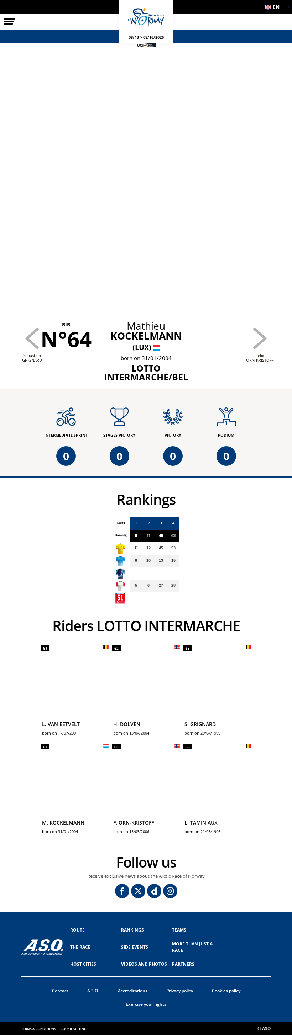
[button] (274, 7)
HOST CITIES (83, 964)
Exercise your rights (146, 1004)
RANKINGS (132, 930)
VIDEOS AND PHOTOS (144, 964)
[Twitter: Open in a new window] (138, 891)
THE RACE (80, 947)
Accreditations (132, 991)
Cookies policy (226, 991)
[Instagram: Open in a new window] (170, 891)
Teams (179, 930)
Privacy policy (179, 991)
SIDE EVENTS (134, 947)
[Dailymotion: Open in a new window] (154, 891)
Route (77, 930)
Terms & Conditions (38, 1028)
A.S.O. (93, 991)
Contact (60, 991)
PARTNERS (183, 964)
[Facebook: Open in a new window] (122, 891)
